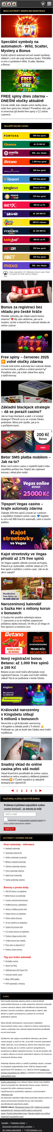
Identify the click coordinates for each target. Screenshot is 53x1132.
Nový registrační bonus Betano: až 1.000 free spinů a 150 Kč (24, 662)
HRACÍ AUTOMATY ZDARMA (15, 11)
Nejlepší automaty (12, 849)
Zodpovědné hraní (8, 1076)
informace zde (7, 1095)
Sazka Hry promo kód (14, 927)
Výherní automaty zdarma (15, 866)
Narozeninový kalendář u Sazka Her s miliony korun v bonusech (25, 608)
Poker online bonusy (13, 918)
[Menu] (49, 3)
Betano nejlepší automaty (15, 862)
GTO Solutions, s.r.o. (34, 1130)
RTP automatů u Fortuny (15, 984)
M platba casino (11, 961)
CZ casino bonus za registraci (17, 932)
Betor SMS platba (12, 979)
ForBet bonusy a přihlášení (16, 905)
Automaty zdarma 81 (13, 853)
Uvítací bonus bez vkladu (15, 941)
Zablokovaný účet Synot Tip (16, 970)
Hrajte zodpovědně (8, 1082)
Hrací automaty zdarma (14, 871)
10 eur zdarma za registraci (16, 923)
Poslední (40, 790)
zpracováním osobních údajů (31, 820)
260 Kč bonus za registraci (16, 891)
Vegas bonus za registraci (15, 914)
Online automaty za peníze (16, 857)
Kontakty (4, 1123)
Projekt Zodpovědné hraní (16, 1113)
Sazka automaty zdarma (15, 880)
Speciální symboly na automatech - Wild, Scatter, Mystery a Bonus (24, 46)
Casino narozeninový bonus (16, 900)
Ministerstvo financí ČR (24, 1107)
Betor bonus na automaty (15, 896)
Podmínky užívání (18, 1123)
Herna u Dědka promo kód (16, 909)
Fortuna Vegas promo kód (15, 936)
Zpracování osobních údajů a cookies (17, 1127)
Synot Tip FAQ (11, 966)
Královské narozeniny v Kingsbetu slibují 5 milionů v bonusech (20, 714)
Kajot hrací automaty (13, 875)
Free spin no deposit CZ (15, 945)
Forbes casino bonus (13, 950)
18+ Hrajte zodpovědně (11, 1130)
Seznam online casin (13, 975)
